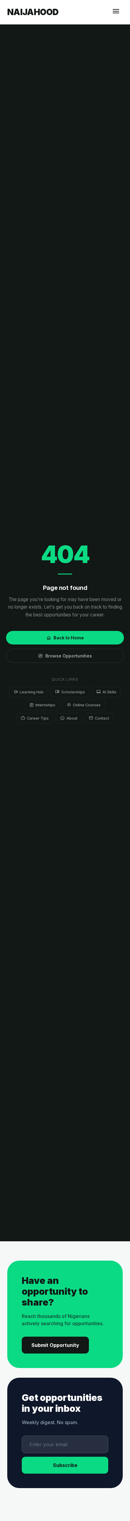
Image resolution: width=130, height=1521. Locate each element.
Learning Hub (29, 691)
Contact (99, 718)
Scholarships (70, 691)
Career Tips (35, 718)
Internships (42, 705)
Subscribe (65, 1465)
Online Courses (84, 705)
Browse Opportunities (65, 656)
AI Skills (106, 691)
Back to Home (65, 638)
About (68, 718)
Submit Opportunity (55, 1345)
